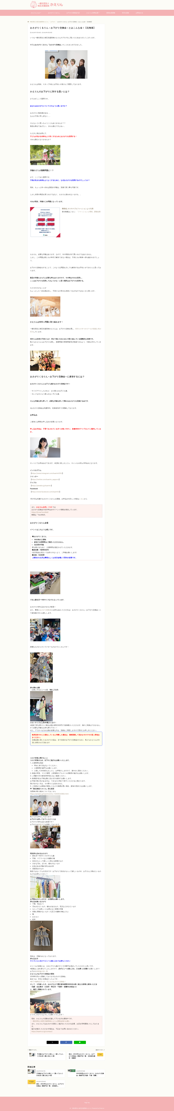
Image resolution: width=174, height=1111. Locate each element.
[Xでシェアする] (53, 1042)
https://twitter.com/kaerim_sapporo (45, 479)
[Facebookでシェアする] (66, 1042)
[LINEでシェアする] (80, 1042)
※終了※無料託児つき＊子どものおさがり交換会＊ (48, 982)
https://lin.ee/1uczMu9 (40, 512)
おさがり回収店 (45, 610)
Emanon (101, 1108)
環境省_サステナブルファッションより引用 (77, 209)
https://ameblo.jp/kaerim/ (41, 486)
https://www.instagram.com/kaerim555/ (47, 473)
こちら (81, 499)
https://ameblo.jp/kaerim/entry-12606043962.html (49, 794)
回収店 (40, 824)
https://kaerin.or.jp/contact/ (42, 1031)
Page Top (87, 1102)
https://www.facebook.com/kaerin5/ (45, 492)
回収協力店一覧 (42, 971)
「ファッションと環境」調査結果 (88, 212)
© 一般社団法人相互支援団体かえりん (81, 1108)
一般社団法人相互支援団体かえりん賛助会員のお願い (51, 1021)
